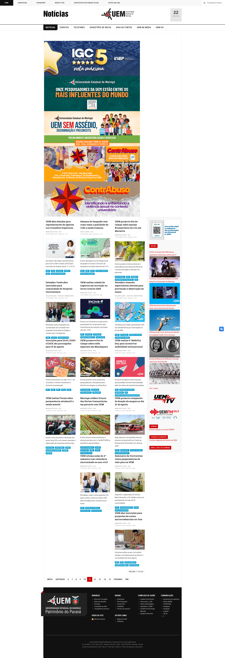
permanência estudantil (53, 450)
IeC (126, 392)
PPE (117, 507)
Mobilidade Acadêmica (127, 389)
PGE (82, 271)
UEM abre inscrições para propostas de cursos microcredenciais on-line (128, 516)
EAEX (53, 389)
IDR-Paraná (84, 450)
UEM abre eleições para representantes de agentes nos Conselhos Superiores (60, 224)
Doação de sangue (136, 450)
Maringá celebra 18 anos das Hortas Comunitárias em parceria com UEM (93, 401)
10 (85, 579)
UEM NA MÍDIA (144, 27)
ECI (117, 389)
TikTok (165, 613)
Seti (117, 562)
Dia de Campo (120, 277)
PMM (92, 450)
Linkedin (166, 611)
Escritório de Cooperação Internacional (127, 395)
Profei (136, 507)
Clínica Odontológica (147, 604)
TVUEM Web (167, 604)
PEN (58, 389)
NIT (82, 334)
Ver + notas (153, 388)
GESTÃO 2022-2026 (114, 3)
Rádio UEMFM (167, 601)
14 (105, 579)
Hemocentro (125, 450)
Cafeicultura (96, 392)
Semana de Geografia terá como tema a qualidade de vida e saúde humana (94, 224)
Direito (68, 447)
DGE (87, 271)
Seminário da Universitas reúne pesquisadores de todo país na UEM (129, 459)
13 (100, 579)
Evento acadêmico (101, 271)
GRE (47, 273)
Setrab (97, 450)
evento (54, 337)
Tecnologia (97, 334)
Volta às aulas (85, 510)
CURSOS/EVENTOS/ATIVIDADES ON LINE (86, 3)
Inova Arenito (100, 337)
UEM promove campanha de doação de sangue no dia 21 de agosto (129, 401)
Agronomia (95, 389)
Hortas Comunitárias (87, 447)
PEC (47, 389)
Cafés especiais (86, 392)
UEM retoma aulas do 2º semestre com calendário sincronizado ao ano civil (94, 459)
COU (52, 271)
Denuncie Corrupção (100, 599)
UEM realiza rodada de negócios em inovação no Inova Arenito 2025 (94, 285)
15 (110, 579)
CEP (82, 508)
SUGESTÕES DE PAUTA (100, 27)
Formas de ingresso (123, 609)
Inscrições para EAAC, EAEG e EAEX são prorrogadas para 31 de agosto (60, 343)
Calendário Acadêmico (92, 508)
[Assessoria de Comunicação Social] (61, 14)
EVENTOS (64, 27)
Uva (136, 279)
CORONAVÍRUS (40, 3)
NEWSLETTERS (59, 3)
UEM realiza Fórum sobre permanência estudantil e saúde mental (60, 401)
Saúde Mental (59, 447)
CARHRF (65, 450)
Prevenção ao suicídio (122, 337)
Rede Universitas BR (122, 510)
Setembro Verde (63, 337)
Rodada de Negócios (87, 337)
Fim (126, 579)
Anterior (60, 579)
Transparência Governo (101, 609)
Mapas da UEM (122, 619)
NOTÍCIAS (50, 27)
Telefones (120, 621)
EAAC (69, 389)
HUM (48, 337)
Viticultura (134, 277)
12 (95, 579)
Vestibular (120, 606)
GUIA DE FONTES (124, 27)
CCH (92, 271)
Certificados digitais (122, 565)
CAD (47, 271)
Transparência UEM (100, 606)
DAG (127, 277)
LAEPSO (48, 453)
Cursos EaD (121, 604)
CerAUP (98, 447)
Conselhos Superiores (58, 273)
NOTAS (153, 246)
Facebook (166, 609)
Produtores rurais (86, 453)
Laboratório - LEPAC (146, 606)
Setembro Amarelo (135, 335)
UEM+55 (160, 27)
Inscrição (59, 271)
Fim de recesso (96, 510)
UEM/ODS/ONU (22, 3)
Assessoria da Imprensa (171, 599)
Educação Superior (126, 507)
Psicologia (124, 335)
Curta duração (134, 565)
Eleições (67, 271)
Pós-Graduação (122, 601)
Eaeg (63, 389)
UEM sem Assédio (100, 601)
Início (50, 579)
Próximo (118, 579)
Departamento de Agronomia (124, 279)
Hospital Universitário (122, 453)
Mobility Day (119, 392)
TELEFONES (79, 27)
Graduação (120, 599)
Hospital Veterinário (146, 613)
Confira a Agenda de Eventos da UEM (163, 440)
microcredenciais (130, 562)
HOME (6, 3)
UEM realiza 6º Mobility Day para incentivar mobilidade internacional (129, 343)
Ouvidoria (97, 604)
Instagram (166, 606)
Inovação (89, 334)
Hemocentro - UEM (146, 601)
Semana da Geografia (87, 273)
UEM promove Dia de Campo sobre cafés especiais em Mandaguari (94, 343)
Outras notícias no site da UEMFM (161, 430)
